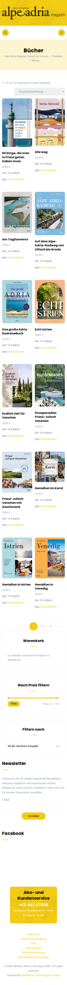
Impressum (33, 934)
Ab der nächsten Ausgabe (23, 746)
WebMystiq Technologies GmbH (41, 975)
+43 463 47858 (33, 904)
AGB (33, 943)
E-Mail (6, 799)
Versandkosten (15, 179)
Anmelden (33, 816)
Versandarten (33, 948)
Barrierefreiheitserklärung (33, 957)
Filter (14, 703)
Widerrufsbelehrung (33, 952)
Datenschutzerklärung (33, 939)
